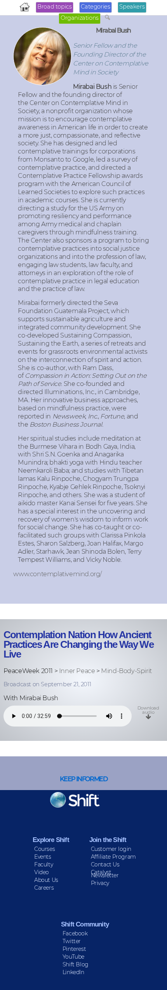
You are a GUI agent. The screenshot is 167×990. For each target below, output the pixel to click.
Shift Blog (76, 964)
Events (42, 856)
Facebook (75, 933)
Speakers (131, 6)
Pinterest (74, 948)
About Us (46, 879)
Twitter (72, 941)
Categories (95, 6)
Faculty (43, 864)
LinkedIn (73, 972)
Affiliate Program (113, 856)
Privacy (100, 883)
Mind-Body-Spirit (126, 671)
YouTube (73, 956)
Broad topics (54, 6)
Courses (44, 848)
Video (41, 872)
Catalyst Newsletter (105, 874)
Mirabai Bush (113, 30)
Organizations (80, 17)
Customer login (111, 848)
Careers (44, 887)
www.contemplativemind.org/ (57, 574)
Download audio (148, 710)
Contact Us (105, 864)
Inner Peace (77, 671)
